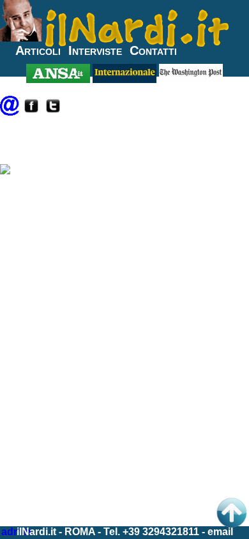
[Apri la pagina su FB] (31, 112)
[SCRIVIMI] (9, 112)
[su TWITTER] (53, 112)
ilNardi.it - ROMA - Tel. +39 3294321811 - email (125, 531)
